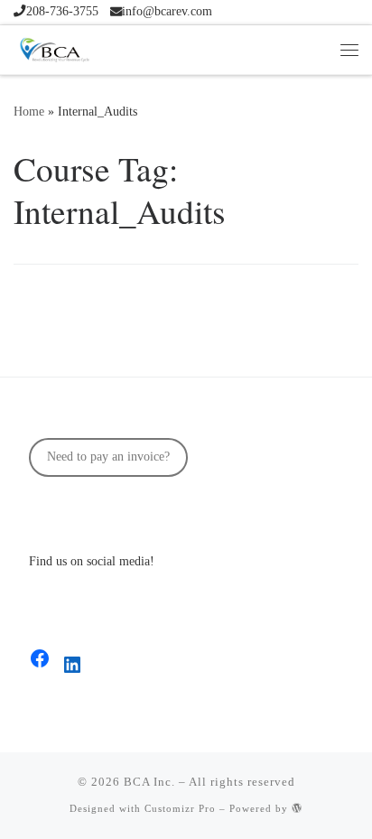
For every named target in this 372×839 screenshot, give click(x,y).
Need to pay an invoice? (108, 456)
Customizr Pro (180, 808)
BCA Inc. (149, 781)
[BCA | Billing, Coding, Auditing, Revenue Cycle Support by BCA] (54, 47)
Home (29, 111)
